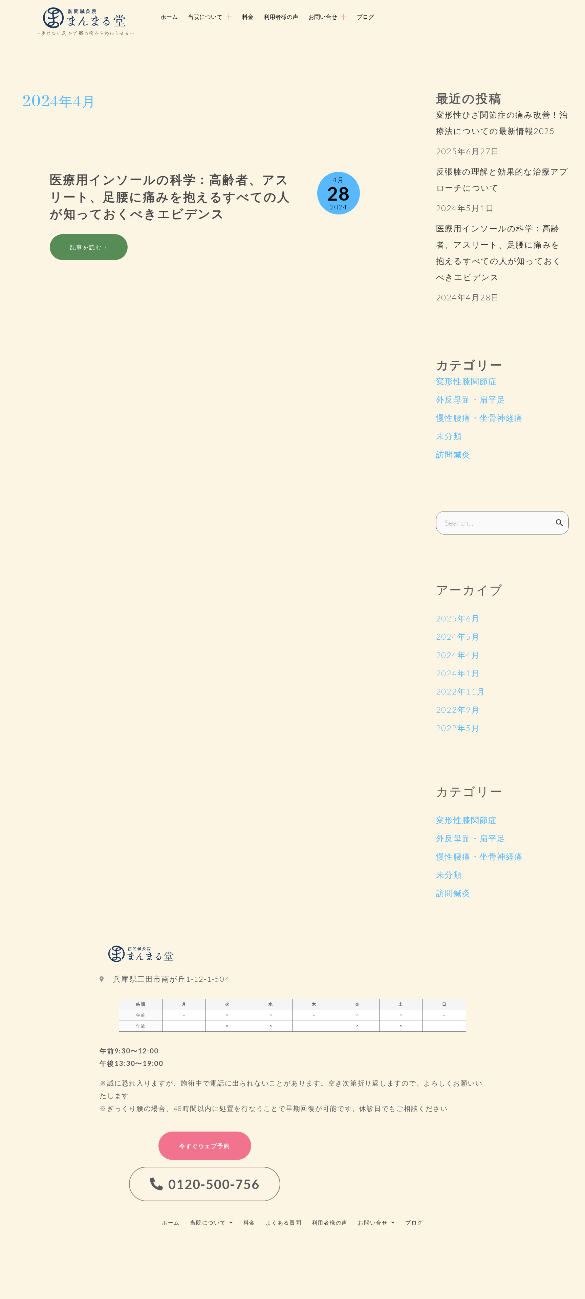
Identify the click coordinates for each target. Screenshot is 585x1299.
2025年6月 (458, 618)
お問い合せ (373, 1222)
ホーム (171, 1222)
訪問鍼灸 (453, 454)
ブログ (414, 1222)
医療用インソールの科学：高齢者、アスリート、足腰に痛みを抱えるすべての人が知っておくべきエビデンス (170, 197)
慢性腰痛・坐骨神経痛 (479, 418)
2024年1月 (458, 673)
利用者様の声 (330, 1222)
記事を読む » (88, 247)
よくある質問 (283, 1222)
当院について (208, 1222)
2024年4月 (458, 655)
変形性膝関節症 (466, 381)
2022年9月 (458, 709)
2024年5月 (458, 636)
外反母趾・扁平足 (471, 399)
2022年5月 (458, 728)
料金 (249, 1222)
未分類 (449, 436)
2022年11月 (460, 691)
